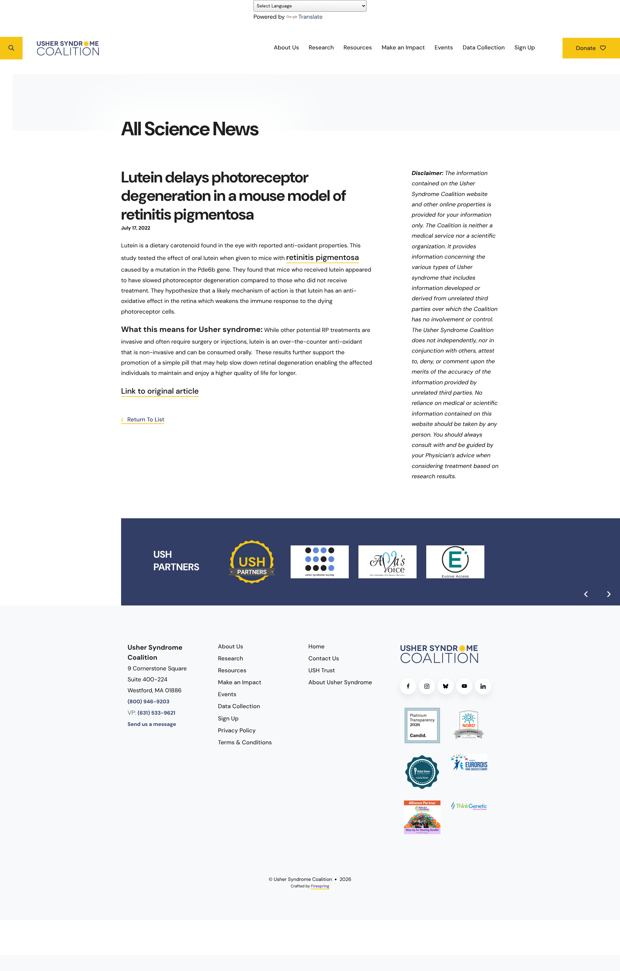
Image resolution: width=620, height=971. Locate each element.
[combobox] (36, 48)
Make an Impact (403, 47)
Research (321, 47)
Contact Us (323, 658)
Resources (358, 47)
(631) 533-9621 (156, 713)
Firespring (320, 886)
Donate (586, 48)
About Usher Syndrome (340, 682)
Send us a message (152, 724)
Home (316, 646)
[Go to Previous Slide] (586, 594)
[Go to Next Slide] (608, 594)
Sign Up (524, 47)
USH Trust (321, 670)
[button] (11, 48)
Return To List (145, 419)
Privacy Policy (237, 730)
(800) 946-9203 (149, 701)
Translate (310, 17)
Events (444, 47)
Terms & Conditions (245, 742)
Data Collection (484, 47)
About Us (286, 47)
